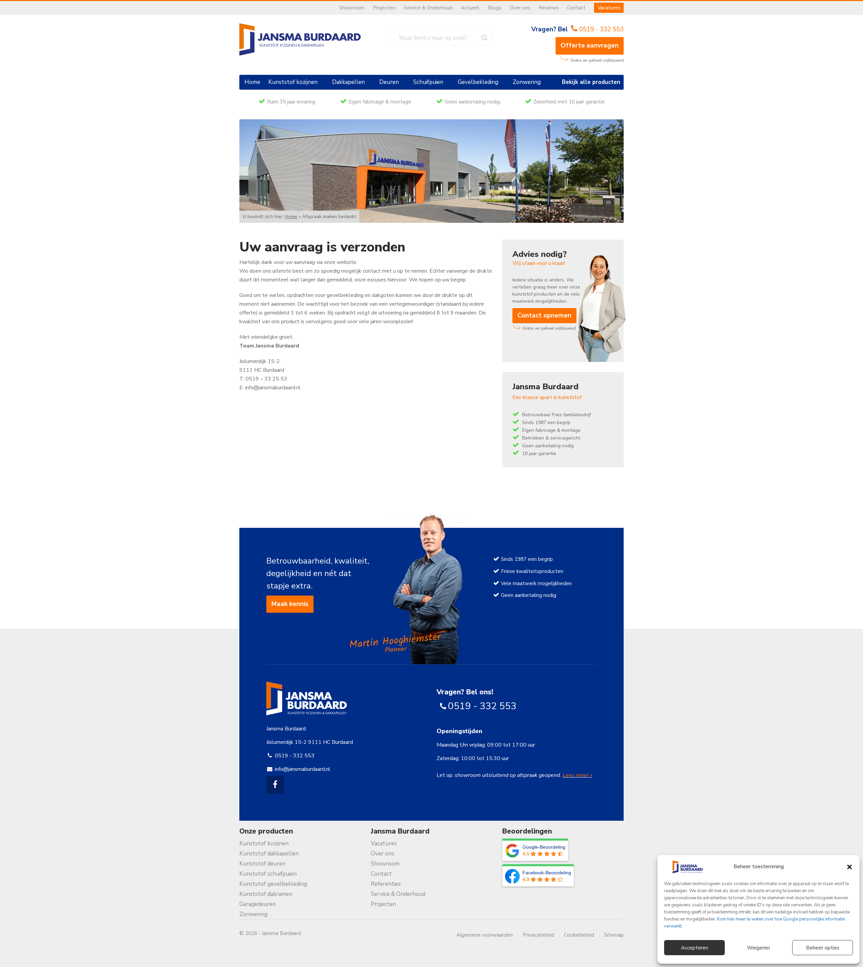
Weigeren (758, 947)
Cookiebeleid (579, 935)
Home (252, 82)
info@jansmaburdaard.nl (302, 769)
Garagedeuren (257, 904)
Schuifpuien (428, 82)
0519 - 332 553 (601, 29)
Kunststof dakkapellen (269, 853)
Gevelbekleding (478, 82)
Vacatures (608, 7)
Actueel (470, 7)
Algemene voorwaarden (484, 935)
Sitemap (614, 935)
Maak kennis (289, 604)
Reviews (549, 7)
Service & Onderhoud (428, 7)
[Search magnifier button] (484, 37)
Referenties (386, 884)
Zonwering (527, 82)
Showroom (351, 7)
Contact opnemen (544, 315)
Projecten (384, 7)
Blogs (494, 7)
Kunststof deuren (262, 864)
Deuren (389, 82)
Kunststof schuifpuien (268, 874)
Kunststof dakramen (265, 894)
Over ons (520, 7)
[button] (849, 867)
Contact (576, 7)
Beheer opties (822, 947)
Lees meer (576, 775)
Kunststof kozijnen (293, 82)
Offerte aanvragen (590, 45)
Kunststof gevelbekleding (273, 884)
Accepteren (694, 947)
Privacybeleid (538, 935)
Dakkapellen (348, 82)
